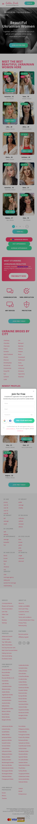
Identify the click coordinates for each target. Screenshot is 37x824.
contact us (20, 430)
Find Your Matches (24, 420)
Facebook (10, 421)
